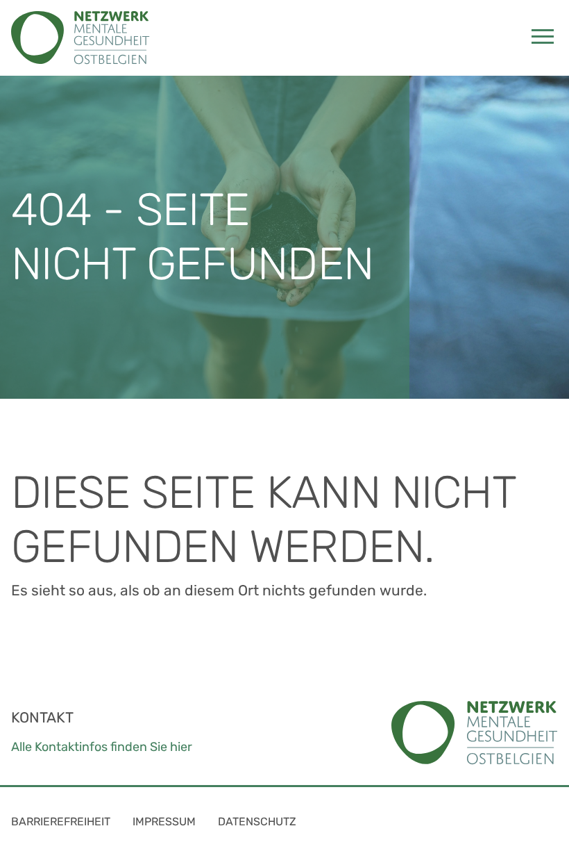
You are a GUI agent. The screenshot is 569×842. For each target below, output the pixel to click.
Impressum (164, 821)
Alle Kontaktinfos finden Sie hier (101, 746)
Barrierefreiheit (60, 821)
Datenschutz (257, 821)
